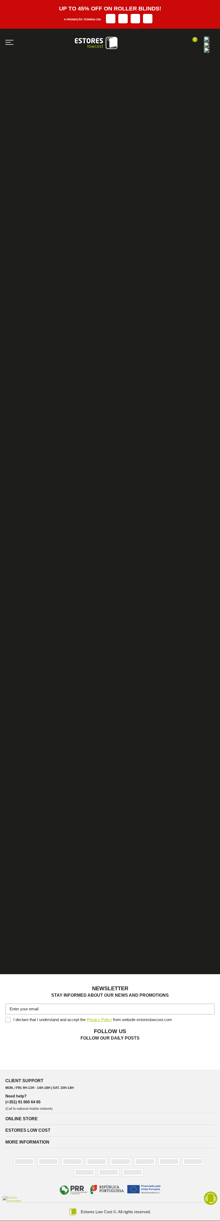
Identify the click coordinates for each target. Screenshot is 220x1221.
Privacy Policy (99, 1019)
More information (27, 1142)
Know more (25, 319)
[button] (209, 1009)
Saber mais (25, 417)
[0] (192, 42)
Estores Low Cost (27, 1130)
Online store (21, 1118)
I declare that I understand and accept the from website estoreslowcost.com (92, 1019)
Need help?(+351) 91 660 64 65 (23, 1099)
